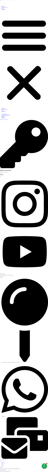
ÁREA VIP (2, 118)
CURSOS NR (3, 116)
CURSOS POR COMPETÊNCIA (5, 114)
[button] (24, 59)
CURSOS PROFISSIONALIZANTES (5, 115)
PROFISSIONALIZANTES (4, 7)
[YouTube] (24, 272)
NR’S (2, 8)
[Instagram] (24, 230)
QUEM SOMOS (3, 9)
